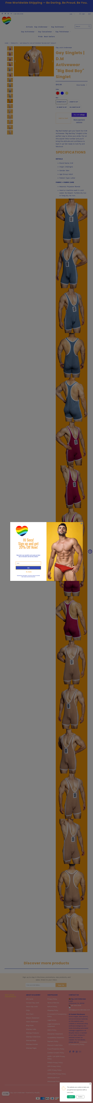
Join (28, 568)
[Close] (90, 1084)
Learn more (70, 1092)
